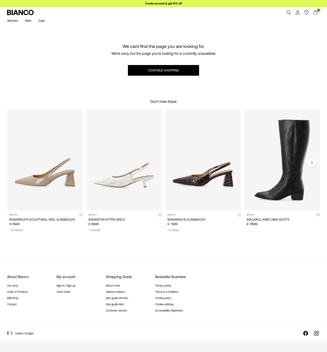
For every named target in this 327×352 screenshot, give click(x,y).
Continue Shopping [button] (163, 70)
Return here (113, 285)
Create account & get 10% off (163, 3)
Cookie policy (163, 298)
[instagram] (316, 333)
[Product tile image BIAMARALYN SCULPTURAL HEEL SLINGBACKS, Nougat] (45, 160)
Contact (12, 304)
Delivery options (115, 291)
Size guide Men (115, 304)
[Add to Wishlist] (81, 215)
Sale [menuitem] (41, 20)
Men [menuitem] (28, 20)
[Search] (288, 12)
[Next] (311, 162)
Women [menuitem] (12, 20)
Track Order (64, 291)
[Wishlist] (306, 12)
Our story (12, 285)
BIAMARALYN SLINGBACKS (187, 219)
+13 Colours (16, 230)
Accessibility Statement (169, 310)
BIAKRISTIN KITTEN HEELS (107, 219)
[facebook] (305, 333)
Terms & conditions (166, 291)
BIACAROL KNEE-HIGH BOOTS (268, 219)
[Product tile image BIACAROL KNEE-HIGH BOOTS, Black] (282, 160)
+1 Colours (95, 230)
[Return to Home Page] (20, 12)
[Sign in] (297, 12)
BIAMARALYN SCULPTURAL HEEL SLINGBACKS (42, 219)
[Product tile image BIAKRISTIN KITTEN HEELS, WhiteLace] (124, 160)
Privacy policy (163, 285)
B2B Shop (12, 298)
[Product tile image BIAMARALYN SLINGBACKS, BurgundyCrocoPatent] (203, 160)
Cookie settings (164, 304)
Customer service (116, 310)
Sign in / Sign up (66, 285)
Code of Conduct (17, 291)
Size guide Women (117, 298)
